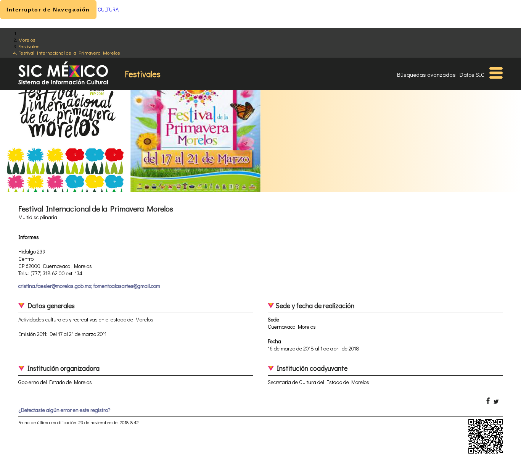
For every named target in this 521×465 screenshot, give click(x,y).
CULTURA (108, 9)
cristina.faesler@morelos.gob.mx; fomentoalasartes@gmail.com (89, 285)
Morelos (26, 39)
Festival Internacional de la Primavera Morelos (69, 52)
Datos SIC (472, 74)
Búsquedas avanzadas (426, 74)
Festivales (28, 46)
